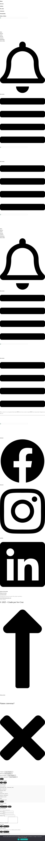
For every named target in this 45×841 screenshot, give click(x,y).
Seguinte (1, 778)
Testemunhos (2, 13)
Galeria (1, 6)
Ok (18, 839)
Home (1, 1)
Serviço (1, 773)
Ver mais (2, 8)
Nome (1, 811)
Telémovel (2, 815)
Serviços (2, 3)
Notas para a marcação (4, 822)
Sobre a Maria (3, 16)
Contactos (2, 11)
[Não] (43, 838)
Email (1, 813)
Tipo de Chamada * (3, 775)
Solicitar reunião (6, 826)
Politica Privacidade (24, 839)
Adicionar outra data (3, 806)
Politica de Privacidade (4, 591)
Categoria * (2, 771)
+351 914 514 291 (3, 594)
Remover (1, 801)
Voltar (1, 782)
